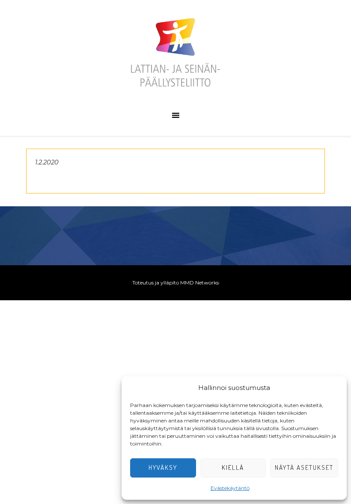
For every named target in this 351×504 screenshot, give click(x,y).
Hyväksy (163, 467)
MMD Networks (199, 282)
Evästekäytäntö (230, 488)
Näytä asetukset (304, 467)
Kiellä (233, 467)
